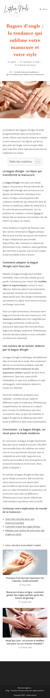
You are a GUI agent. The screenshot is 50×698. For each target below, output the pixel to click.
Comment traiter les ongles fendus (22, 526)
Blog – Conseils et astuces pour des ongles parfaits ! (25, 690)
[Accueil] (10, 72)
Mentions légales (24, 688)
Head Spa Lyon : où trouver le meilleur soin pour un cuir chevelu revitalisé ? (25, 642)
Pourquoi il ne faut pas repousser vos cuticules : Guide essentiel (25, 579)
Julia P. (13, 62)
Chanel (37, 213)
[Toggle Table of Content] (36, 161)
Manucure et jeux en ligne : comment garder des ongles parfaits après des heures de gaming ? (25, 595)
